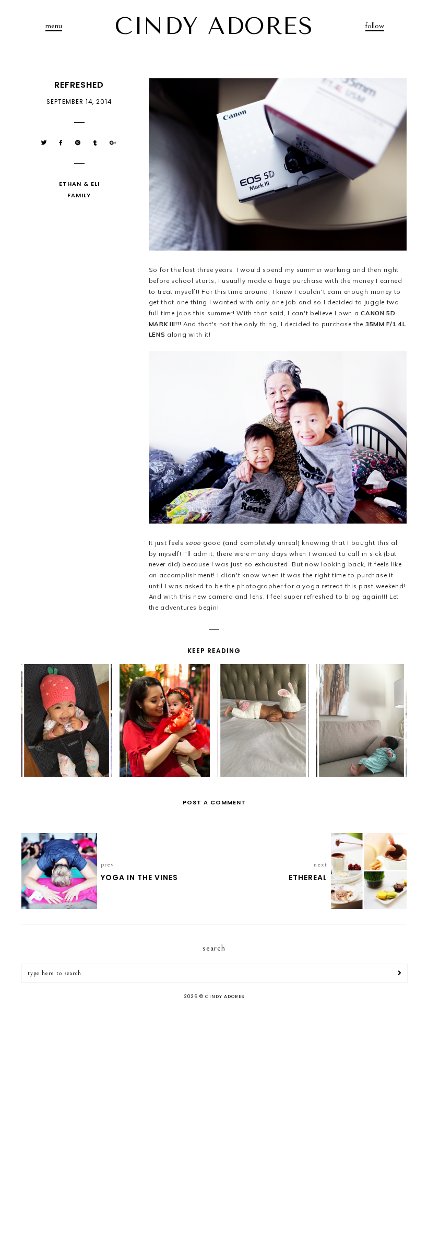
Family (79, 195)
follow (374, 25)
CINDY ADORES (214, 26)
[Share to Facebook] (61, 143)
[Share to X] (44, 143)
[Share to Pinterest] (78, 143)
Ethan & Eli (79, 184)
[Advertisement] (214, 1091)
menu (53, 25)
